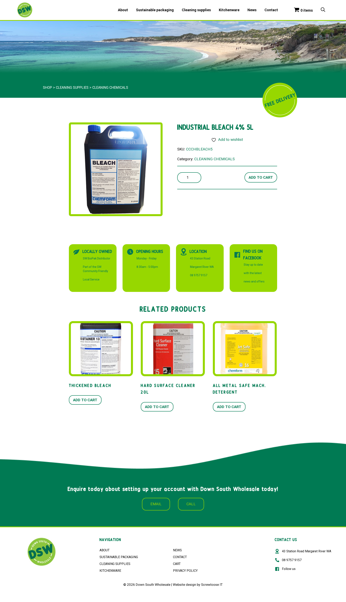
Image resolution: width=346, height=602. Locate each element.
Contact (271, 10)
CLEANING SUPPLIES (115, 564)
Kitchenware (229, 10)
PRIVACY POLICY (185, 571)
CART (177, 564)
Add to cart (261, 177)
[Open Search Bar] (323, 10)
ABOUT (105, 550)
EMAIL (156, 504)
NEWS (177, 550)
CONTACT (180, 557)
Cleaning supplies (196, 10)
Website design (184, 585)
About (123, 10)
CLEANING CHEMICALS (110, 88)
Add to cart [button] (85, 400)
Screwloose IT (212, 585)
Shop (47, 88)
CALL (191, 504)
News (251, 10)
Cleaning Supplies (72, 88)
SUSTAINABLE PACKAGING (119, 557)
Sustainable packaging (155, 10)
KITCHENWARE (110, 571)
